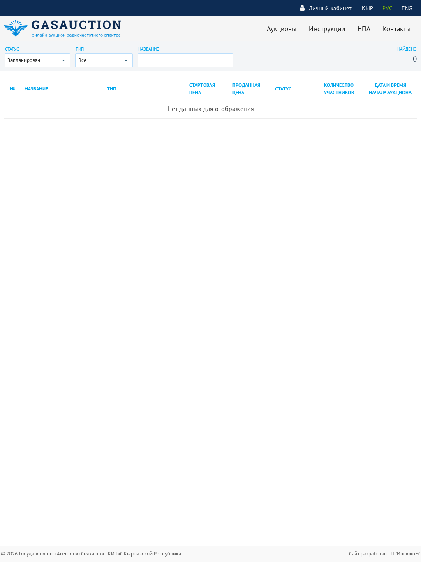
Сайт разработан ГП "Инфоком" (384, 553)
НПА (363, 28)
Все (82, 60)
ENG (407, 8)
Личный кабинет (330, 8)
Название (148, 49)
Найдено (407, 49)
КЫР (367, 8)
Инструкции (327, 28)
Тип (80, 49)
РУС (387, 8)
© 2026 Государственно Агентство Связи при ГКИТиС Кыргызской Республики (91, 553)
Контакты (397, 28)
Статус (12, 49)
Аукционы (281, 28)
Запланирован (23, 60)
